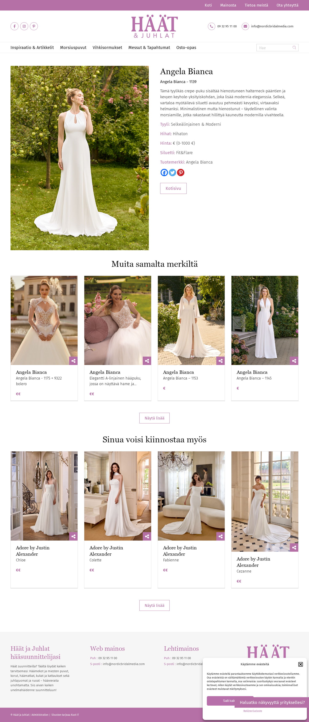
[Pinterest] (180, 172)
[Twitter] (172, 172)
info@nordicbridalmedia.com (272, 26)
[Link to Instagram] (24, 26)
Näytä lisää (154, 418)
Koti (208, 5)
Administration (40, 714)
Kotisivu (173, 188)
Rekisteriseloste (252, 711)
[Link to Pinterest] (34, 26)
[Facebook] (164, 172)
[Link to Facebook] (14, 26)
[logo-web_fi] (154, 26)
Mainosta (228, 5)
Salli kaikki (230, 700)
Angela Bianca (31, 372)
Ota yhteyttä (287, 5)
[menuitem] (208, 5)
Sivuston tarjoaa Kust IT (65, 714)
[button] (300, 664)
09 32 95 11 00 (227, 26)
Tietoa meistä (256, 5)
